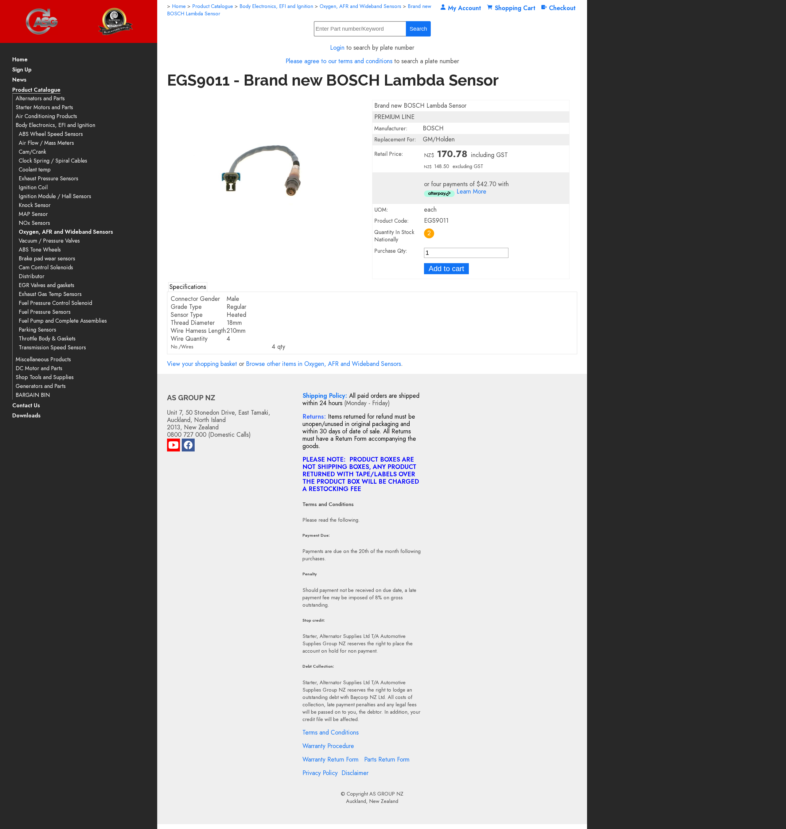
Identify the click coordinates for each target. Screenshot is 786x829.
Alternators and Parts (40, 99)
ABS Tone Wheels (40, 250)
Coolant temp (35, 170)
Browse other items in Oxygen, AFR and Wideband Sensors (323, 363)
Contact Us (26, 406)
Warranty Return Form (330, 759)
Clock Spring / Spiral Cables (53, 161)
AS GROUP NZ (386, 793)
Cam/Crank (32, 152)
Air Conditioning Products (46, 116)
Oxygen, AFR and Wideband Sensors (66, 232)
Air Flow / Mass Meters (46, 143)
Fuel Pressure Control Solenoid (55, 303)
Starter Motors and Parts (44, 107)
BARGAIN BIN (33, 395)
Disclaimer (354, 773)
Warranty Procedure (328, 746)
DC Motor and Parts (39, 368)
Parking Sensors (37, 330)
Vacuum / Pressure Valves (49, 241)
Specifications (187, 286)
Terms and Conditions (330, 732)
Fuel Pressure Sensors (45, 312)
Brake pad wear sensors (47, 259)
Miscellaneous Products (43, 360)
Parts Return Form (387, 759)
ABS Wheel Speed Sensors (51, 134)
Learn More (471, 191)
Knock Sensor (35, 205)
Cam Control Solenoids (46, 268)
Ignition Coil (33, 187)
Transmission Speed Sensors (52, 348)
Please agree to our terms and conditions (339, 61)
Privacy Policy (320, 773)
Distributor (32, 276)
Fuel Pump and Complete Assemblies (63, 321)
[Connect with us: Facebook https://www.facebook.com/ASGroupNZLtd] (188, 446)
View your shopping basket (202, 363)
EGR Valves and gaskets (46, 285)
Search (418, 29)
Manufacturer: (390, 128)
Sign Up (22, 70)
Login (337, 47)
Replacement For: (395, 140)
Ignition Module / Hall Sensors (55, 196)
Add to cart (446, 268)
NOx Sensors (34, 223)
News (19, 80)
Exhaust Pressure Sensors (48, 179)
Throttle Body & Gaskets (47, 339)
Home (20, 60)
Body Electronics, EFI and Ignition (55, 125)
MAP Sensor (33, 214)
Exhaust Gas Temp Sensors (50, 294)
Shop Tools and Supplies (45, 377)
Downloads (26, 416)
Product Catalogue (36, 90)
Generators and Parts (41, 386)
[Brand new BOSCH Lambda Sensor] (265, 238)
